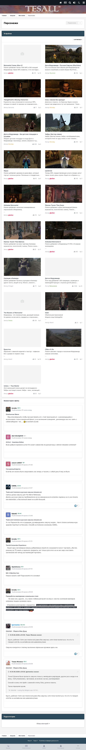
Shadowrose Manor (12, 414)
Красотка (7, 349)
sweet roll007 (17, 463)
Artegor (10, 286)
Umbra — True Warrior (11, 386)
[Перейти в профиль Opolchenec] (8, 568)
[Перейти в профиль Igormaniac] (8, 626)
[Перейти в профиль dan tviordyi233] (8, 437)
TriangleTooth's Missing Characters (16, 100)
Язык (29, 740)
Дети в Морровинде (52, 278)
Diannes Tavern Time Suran (54, 205)
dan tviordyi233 (17, 436)
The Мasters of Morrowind (13, 313)
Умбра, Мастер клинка (53, 134)
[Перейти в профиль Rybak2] (8, 514)
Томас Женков (31, 635)
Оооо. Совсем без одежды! (55, 100)
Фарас (6, 171)
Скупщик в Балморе (11, 278)
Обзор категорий (43, 723)
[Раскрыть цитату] (9, 635)
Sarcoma (11, 107)
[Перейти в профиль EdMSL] (8, 487)
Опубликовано (22, 410)
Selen (47, 313)
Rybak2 (14, 513)
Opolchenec (16, 567)
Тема (35, 740)
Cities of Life (49, 349)
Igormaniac (29, 672)
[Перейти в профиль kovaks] (8, 409)
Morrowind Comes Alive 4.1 (13, 65)
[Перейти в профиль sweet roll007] (8, 464)
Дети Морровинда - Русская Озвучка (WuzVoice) (63, 65)
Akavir (52, 322)
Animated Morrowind (11, 205)
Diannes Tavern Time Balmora (14, 242)
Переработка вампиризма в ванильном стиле (22, 596)
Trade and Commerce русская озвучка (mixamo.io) (24, 492)
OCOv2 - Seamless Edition (15, 442)
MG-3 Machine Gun (12, 573)
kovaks (14, 408)
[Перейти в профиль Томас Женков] (8, 663)
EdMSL (14, 486)
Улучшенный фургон (13, 469)
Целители (48, 171)
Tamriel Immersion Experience (16, 545)
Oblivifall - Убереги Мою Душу (16, 631)
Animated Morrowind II (53, 242)
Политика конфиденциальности (48, 740)
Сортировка (77, 39)
